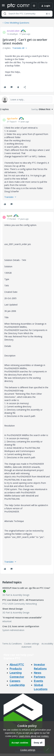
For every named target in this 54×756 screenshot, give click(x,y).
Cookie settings (31, 643)
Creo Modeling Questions (16, 22)
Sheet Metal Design (12, 608)
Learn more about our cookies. (34, 736)
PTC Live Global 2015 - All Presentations (23, 599)
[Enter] (5, 14)
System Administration (13, 630)
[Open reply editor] (27, 99)
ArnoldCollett (13, 30)
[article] (27, 162)
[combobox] (27, 14)
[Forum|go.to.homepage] (16, 5)
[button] (3, 6)
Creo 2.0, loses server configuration (20, 626)
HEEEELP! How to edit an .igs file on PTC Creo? (26, 588)
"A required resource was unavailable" (22, 617)
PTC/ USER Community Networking (19, 603)
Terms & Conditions (12, 643)
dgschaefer (12, 118)
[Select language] (34, 6)
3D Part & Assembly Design (15, 594)
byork (9, 215)
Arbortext (7, 621)
